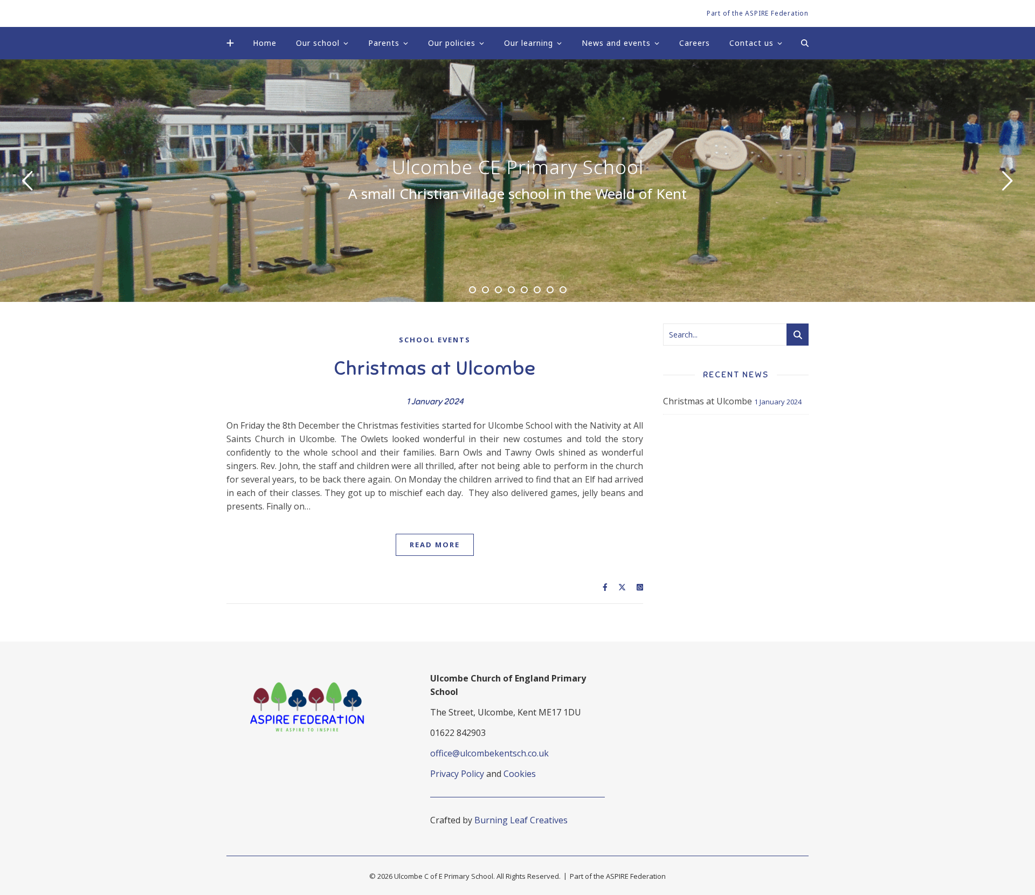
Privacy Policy (457, 774)
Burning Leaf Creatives (521, 820)
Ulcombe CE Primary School (518, 167)
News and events (616, 43)
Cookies (519, 774)
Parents (383, 43)
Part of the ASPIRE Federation (758, 13)
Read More (435, 544)
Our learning (528, 43)
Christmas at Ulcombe (435, 368)
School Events (435, 340)
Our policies (451, 43)
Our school (318, 43)
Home (265, 43)
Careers (694, 43)
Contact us (751, 43)
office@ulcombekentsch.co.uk (489, 753)
